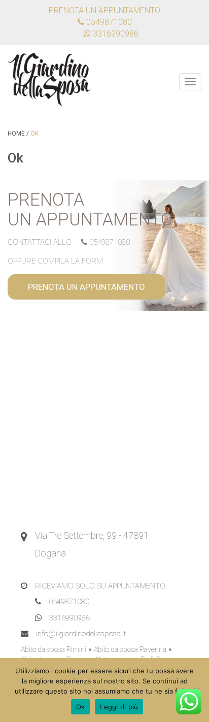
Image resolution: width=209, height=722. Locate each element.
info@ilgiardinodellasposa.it (81, 633)
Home (16, 133)
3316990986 (69, 617)
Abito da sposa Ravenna (130, 649)
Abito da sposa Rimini (53, 649)
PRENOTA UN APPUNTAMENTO (86, 287)
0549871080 (108, 22)
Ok (80, 707)
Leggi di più (119, 707)
